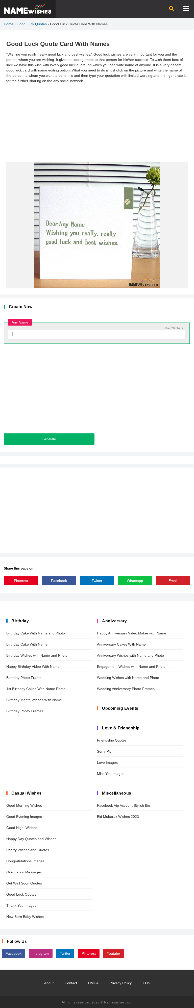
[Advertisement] (97, 122)
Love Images (107, 762)
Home (8, 24)
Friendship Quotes (112, 740)
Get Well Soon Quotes (24, 883)
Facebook (59, 581)
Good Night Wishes (21, 828)
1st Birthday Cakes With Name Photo (35, 689)
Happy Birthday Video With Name (33, 667)
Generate (49, 439)
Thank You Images (21, 905)
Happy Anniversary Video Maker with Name (131, 633)
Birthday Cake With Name (26, 644)
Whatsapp (135, 581)
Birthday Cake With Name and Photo (35, 633)
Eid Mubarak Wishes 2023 (118, 817)
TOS (146, 983)
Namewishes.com (118, 1002)
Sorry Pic (104, 751)
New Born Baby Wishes (25, 917)
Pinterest (21, 581)
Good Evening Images (24, 817)
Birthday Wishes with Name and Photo (36, 655)
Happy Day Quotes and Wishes (31, 839)
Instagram (41, 953)
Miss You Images (110, 774)
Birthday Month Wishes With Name (34, 700)
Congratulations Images (25, 861)
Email (172, 581)
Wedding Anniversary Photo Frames (126, 689)
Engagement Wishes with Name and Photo (131, 667)
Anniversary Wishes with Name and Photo (130, 655)
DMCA (93, 983)
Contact (71, 983)
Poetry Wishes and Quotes (27, 850)
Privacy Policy (121, 983)
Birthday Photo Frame (23, 678)
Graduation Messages (24, 872)
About (49, 983)
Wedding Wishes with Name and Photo (128, 678)
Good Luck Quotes (32, 24)
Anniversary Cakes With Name (121, 644)
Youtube (113, 953)
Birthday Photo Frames (24, 711)
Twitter (97, 581)
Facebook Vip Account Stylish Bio (123, 805)
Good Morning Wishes (24, 805)
